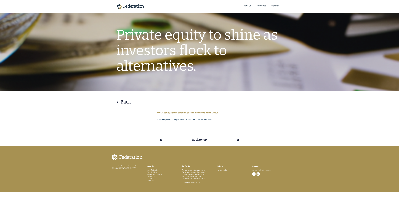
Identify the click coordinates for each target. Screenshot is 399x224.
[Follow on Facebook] (254, 174)
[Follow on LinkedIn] (258, 174)
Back (125, 102)
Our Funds (261, 5)
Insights (275, 5)
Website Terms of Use (126, 169)
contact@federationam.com (261, 170)
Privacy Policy (115, 169)
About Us (246, 5)
